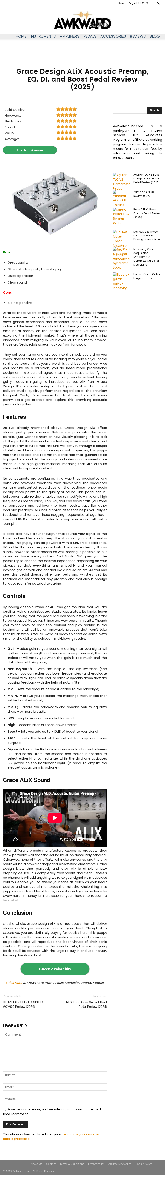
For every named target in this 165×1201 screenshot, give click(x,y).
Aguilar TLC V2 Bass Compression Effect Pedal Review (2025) (146, 178)
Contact (51, 1164)
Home (21, 36)
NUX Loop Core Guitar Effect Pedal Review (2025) (86, 1004)
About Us (36, 1164)
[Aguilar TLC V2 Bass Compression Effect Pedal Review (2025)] (121, 182)
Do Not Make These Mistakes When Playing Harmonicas (146, 235)
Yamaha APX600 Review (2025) (144, 194)
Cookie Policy (143, 1164)
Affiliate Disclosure (119, 1164)
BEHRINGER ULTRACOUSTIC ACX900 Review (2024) (23, 1004)
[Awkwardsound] (82, 20)
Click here (14, 982)
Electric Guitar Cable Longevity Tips (146, 276)
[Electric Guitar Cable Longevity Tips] (121, 281)
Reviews (138, 36)
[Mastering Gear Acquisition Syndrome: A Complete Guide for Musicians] (121, 258)
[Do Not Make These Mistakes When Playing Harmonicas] (121, 245)
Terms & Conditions (72, 1164)
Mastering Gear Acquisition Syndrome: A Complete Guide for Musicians (146, 256)
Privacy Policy (96, 1164)
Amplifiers (69, 36)
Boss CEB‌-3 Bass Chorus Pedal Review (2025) (147, 213)
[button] (159, 3)
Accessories (113, 36)
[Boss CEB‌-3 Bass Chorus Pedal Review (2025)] (121, 217)
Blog (155, 36)
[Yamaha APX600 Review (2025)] (121, 205)
